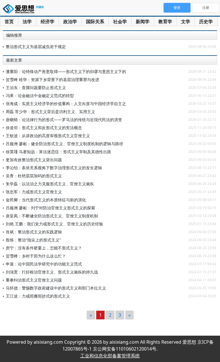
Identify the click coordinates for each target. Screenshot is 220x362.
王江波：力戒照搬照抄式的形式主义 (38, 296)
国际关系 (95, 21)
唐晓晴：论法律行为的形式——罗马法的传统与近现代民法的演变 (64, 119)
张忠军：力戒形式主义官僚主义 (34, 191)
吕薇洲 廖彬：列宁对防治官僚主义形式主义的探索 (50, 207)
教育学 (165, 21)
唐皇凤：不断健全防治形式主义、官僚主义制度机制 (52, 216)
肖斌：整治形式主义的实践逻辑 (34, 232)
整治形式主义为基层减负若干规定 (36, 46)
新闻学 (143, 21)
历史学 (206, 21)
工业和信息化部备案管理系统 (110, 356)
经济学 (47, 21)
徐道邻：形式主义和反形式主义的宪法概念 (44, 127)
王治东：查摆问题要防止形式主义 (36, 87)
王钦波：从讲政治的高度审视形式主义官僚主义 (48, 135)
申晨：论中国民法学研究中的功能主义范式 (44, 264)
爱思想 (24, 10)
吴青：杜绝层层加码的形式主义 (34, 175)
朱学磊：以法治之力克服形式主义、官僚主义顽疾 (50, 183)
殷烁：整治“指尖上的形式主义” (33, 240)
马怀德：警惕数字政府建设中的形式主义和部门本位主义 (56, 288)
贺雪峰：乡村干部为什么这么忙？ (36, 256)
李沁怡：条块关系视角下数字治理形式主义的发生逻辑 (54, 167)
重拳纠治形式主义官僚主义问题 (34, 280)
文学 (185, 21)
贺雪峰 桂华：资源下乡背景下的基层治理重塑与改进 (52, 79)
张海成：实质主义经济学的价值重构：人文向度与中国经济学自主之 (66, 103)
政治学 (70, 21)
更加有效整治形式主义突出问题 (34, 159)
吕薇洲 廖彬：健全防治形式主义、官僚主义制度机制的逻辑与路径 (64, 143)
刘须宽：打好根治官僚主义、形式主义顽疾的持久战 (52, 272)
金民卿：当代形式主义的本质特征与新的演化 (46, 199)
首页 (9, 21)
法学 (27, 21)
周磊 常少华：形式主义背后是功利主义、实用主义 (50, 111)
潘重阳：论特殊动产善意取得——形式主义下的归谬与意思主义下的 (66, 71)
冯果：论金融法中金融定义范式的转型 (40, 95)
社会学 (120, 21)
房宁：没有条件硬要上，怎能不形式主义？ (44, 248)
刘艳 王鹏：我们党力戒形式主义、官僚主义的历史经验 (54, 224)
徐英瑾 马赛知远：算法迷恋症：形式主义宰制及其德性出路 (58, 151)
